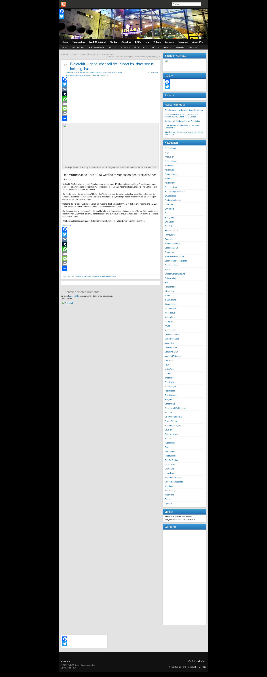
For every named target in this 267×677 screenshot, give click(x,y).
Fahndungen (170, 235)
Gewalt (168, 269)
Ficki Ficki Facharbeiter (75, 276)
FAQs (136, 47)
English (168, 213)
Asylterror (81, 72)
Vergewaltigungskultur (174, 482)
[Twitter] (61, 16)
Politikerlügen (170, 386)
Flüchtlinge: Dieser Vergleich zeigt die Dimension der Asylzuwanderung (132, 57)
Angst (167, 152)
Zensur (168, 499)
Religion (168, 399)
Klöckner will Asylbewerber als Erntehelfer (182, 121)
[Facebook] (61, 11)
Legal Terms (200, 667)
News (67, 75)
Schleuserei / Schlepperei (175, 408)
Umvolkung (104, 75)
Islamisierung (117, 72)
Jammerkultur (170, 304)
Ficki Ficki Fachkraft (91, 276)
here (180, 667)
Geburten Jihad (171, 248)
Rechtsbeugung (171, 395)
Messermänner (171, 347)
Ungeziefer (169, 473)
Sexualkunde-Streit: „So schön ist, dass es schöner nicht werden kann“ (88, 54)
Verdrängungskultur (173, 477)
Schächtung (170, 404)
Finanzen (169, 239)
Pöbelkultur (169, 382)
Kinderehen (170, 317)
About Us (125, 47)
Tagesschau (78, 47)
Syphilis (168, 438)
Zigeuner (168, 503)
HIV (166, 282)
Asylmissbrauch (71, 72)
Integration (107, 72)
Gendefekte (169, 252)
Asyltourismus (170, 183)
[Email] (110, 103)
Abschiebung (170, 148)
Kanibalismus (170, 308)
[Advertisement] (184, 576)
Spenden (167, 47)
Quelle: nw (66, 225)
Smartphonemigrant (173, 425)
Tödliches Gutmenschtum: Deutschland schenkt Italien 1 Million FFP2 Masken (181, 115)
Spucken (168, 430)
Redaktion (154, 72)
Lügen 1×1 (193, 47)
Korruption (169, 321)
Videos (155, 47)
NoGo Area (169, 369)
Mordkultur (169, 360)
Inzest (167, 295)
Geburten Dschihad (173, 243)
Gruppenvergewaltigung (175, 274)
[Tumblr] (110, 93)
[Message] (110, 108)
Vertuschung (170, 490)
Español (168, 226)
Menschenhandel (172, 339)
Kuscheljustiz (170, 330)
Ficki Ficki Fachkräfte (108, 276)
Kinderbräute (170, 313)
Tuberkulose (170, 464)
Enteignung (169, 217)
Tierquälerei (170, 451)
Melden (112, 47)
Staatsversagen (84, 75)
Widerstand (169, 495)
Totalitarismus (170, 456)
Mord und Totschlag (173, 356)
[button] (67, 303)
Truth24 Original (96, 47)
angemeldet (74, 296)
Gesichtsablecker (172, 265)
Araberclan (169, 165)
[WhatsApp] (110, 98)
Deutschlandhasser (173, 200)
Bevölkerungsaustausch (94, 72)
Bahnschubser (171, 187)
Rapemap (180, 47)
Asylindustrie (170, 170)
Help (145, 47)
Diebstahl (169, 204)
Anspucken (169, 157)
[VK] (110, 89)
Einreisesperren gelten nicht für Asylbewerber (184, 110)
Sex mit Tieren (171, 421)
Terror (167, 447)
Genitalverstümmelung (174, 256)
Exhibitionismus (171, 230)
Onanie (168, 373)
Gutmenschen (170, 278)
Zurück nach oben (197, 661)
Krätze (167, 326)
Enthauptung (170, 222)
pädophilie (169, 378)
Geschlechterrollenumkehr (176, 261)
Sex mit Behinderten (173, 417)
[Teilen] (110, 118)
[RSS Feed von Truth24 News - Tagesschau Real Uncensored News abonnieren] (63, 4)
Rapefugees (74, 75)
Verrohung (169, 486)
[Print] (110, 113)
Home (65, 47)
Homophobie (170, 287)
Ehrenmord (169, 209)
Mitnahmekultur (171, 352)
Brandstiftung (170, 196)
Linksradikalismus (172, 334)
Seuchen (168, 412)
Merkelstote (169, 343)
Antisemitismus (171, 161)
